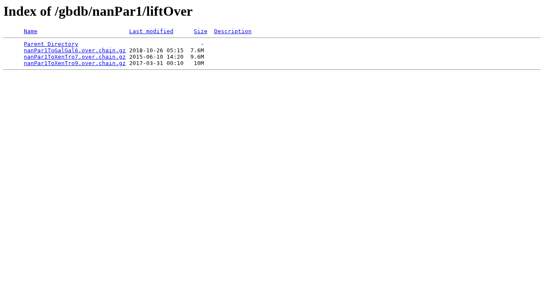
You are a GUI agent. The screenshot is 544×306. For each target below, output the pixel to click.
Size (200, 31)
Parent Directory (51, 44)
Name (30, 31)
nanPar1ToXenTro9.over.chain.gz (75, 63)
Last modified (151, 31)
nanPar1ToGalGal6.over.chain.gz (75, 50)
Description (233, 31)
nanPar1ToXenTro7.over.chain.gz (75, 57)
